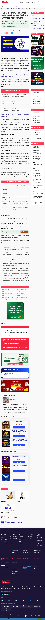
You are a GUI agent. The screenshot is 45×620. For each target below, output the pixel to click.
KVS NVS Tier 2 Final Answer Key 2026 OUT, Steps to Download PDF (37, 184)
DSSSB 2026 (21, 534)
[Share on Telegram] (5, 33)
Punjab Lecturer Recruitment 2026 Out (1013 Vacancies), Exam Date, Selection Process (37, 201)
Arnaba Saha (4, 30)
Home (2, 8)
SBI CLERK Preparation (3, 565)
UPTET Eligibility (13, 538)
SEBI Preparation (4, 567)
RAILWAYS (14, 566)
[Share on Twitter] (12, 33)
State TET (27, 2)
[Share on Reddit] (7, 33)
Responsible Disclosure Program (7, 615)
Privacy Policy (37, 615)
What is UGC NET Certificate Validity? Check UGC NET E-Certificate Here (36, 148)
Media (24, 564)
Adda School (36, 552)
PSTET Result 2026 (39, 538)
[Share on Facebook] (10, 33)
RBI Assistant (4, 572)
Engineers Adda (37, 550)
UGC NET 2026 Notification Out (36, 93)
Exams (21, 2)
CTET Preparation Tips (37, 138)
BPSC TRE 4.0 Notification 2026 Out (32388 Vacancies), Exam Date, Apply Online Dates (37, 154)
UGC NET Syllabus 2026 (37, 96)
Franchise (25, 569)
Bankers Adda (15, 552)
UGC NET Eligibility (36, 101)
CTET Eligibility (36, 134)
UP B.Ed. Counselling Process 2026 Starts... (7, 513)
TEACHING (14, 567)
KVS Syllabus (39, 545)
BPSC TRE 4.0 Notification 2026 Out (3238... (22, 501)
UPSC (13, 573)
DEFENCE (14, 569)
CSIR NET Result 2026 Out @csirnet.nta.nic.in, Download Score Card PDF (37, 189)
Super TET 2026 (31, 540)
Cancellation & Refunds (20, 615)
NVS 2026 (21, 541)
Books (35, 568)
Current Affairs (26, 552)
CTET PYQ (35, 136)
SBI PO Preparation (5, 562)
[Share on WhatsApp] (2, 33)
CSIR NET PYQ (36, 118)
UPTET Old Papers (12, 543)
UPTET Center (13, 540)
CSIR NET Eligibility (36, 122)
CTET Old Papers (4, 543)
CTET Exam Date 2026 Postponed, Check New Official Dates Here (37, 172)
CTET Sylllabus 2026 (4, 537)
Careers (27, 567)
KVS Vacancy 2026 (21, 539)
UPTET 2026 (12, 534)
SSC (13, 564)
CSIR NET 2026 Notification (36, 113)
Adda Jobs (25, 550)
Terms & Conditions (30, 615)
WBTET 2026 (30, 538)
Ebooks (35, 566)
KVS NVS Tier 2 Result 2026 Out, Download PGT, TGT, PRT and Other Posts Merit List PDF (37, 178)
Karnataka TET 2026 (39, 541)
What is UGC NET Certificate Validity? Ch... (7, 501)
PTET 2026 (21, 536)
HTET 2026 (39, 543)
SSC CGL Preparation (5, 570)
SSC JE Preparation (5, 569)
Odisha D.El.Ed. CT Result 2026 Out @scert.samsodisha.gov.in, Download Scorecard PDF (38, 195)
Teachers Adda (15, 550)
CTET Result (3, 541)
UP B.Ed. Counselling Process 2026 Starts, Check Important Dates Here (37, 160)
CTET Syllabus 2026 (36, 132)
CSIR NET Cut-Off (36, 120)
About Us (25, 561)
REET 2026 (30, 536)
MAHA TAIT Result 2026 (39, 535)
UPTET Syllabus (13, 536)
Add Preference (24, 231)
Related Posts (4, 489)
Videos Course (37, 564)
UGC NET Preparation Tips (37, 104)
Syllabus (34, 2)
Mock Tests (36, 561)
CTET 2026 (3, 534)
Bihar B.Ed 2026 (31, 534)
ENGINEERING (15, 571)
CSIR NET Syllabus (36, 116)
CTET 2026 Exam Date (37, 130)
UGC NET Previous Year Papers (37, 99)
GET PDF (39, 618)
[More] (39, 2)
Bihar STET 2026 (31, 542)
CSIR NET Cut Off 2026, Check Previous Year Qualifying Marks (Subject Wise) (37, 166)
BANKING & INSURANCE (14, 562)
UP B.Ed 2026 (21, 543)
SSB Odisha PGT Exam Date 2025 (13, 8)
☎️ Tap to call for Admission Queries (15, 364)
